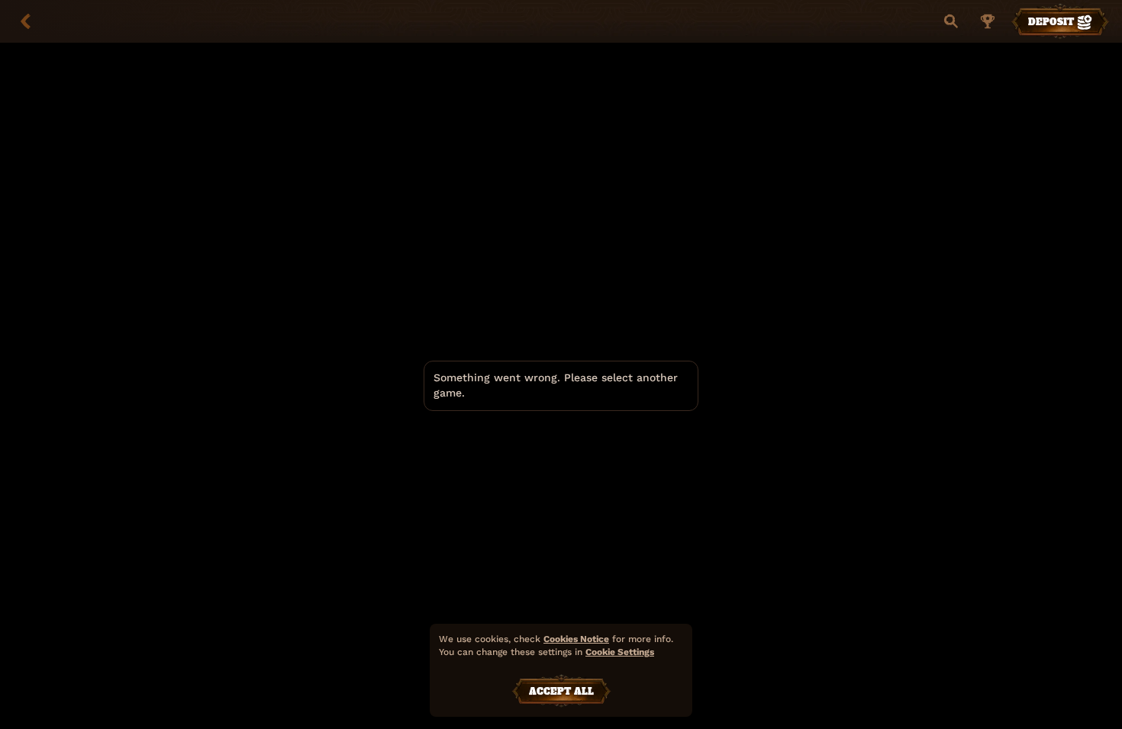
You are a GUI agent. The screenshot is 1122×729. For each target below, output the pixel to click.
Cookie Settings (619, 652)
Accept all (561, 692)
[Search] (951, 21)
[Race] (987, 21)
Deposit (1051, 22)
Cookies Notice (576, 639)
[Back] (26, 21)
